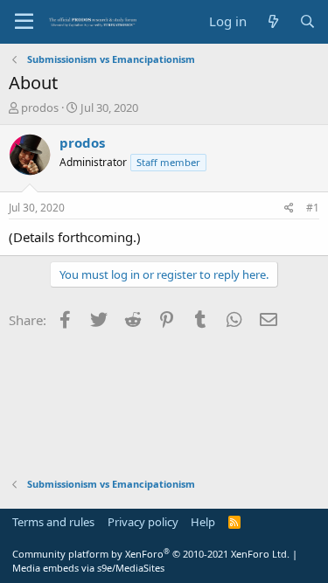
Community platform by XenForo (151, 553)
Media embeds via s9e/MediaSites (88, 567)
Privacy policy (143, 522)
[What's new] (272, 21)
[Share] (289, 208)
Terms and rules (53, 522)
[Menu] (24, 22)
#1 (312, 207)
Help (203, 522)
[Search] (307, 21)
